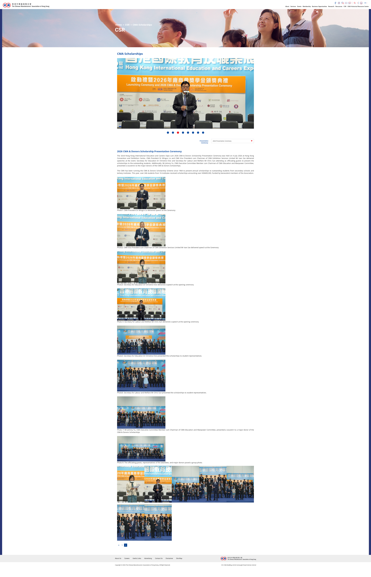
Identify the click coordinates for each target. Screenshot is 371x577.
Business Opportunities (319, 6)
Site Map (179, 558)
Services (293, 6)
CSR (345, 6)
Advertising (148, 558)
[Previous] (118, 545)
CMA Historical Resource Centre (358, 6)
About (287, 6)
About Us (118, 558)
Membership (307, 6)
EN (365, 3)
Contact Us (159, 558)
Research (331, 6)
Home (118, 24)
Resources (338, 6)
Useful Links (137, 558)
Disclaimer (169, 558)
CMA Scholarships (142, 24)
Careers (126, 558)
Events (299, 6)
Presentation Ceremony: (204, 142)
